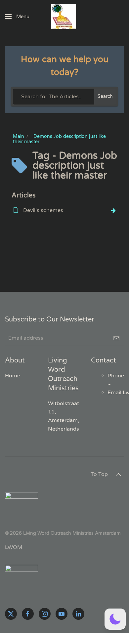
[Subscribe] (116, 338)
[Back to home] (64, 16)
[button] (17, 16)
